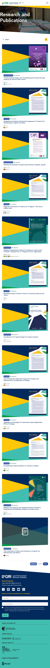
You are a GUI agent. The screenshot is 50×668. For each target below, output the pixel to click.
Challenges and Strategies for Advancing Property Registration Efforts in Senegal (23, 423)
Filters (7, 39)
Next (45, 563)
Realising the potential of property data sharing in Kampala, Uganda (25, 164)
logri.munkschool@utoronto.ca (11, 583)
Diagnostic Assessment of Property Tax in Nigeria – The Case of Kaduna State (23, 207)
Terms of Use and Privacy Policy (11, 585)
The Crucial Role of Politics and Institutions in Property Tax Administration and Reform (22, 551)
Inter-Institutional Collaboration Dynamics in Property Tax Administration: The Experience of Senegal (21, 379)
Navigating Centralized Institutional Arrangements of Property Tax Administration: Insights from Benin (24, 122)
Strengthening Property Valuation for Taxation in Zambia (21, 465)
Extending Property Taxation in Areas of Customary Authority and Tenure (24, 294)
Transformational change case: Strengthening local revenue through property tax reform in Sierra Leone (24, 78)
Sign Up (5, 615)
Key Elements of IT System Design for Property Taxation (21, 337)
